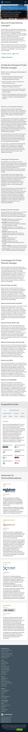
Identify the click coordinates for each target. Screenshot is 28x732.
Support (3, 688)
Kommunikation (5, 648)
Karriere (2, 708)
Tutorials (3, 693)
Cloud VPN (3, 665)
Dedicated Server (4, 678)
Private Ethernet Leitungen (6, 653)
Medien (4, 416)
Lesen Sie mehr (18, 49)
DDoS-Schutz (4, 674)
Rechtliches (3, 711)
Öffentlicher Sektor (7, 413)
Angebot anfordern (6, 57)
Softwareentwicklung (14, 410)
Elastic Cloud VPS (4, 663)
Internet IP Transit (4, 651)
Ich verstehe (19, 729)
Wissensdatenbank (5, 690)
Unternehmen (4, 700)
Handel (22, 413)
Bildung (10, 416)
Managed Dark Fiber (5, 656)
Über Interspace (4, 702)
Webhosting (3, 679)
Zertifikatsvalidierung (5, 696)
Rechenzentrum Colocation (6, 683)
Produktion (16, 413)
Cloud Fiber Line (4, 671)
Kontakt (2, 703)
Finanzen (5, 410)
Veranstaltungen (4, 709)
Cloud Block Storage (5, 669)
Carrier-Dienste (4, 657)
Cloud (2, 660)
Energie (16, 416)
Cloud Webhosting (5, 668)
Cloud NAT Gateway (5, 666)
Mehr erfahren (9, 152)
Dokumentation (4, 691)
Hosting (3, 676)
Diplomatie (22, 416)
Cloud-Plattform (4, 662)
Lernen (2, 694)
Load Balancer (4, 672)
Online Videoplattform (5, 681)
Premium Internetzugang (6, 650)
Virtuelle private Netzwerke (7, 654)
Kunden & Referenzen (5, 705)
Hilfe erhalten (4, 697)
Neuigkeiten (3, 706)
